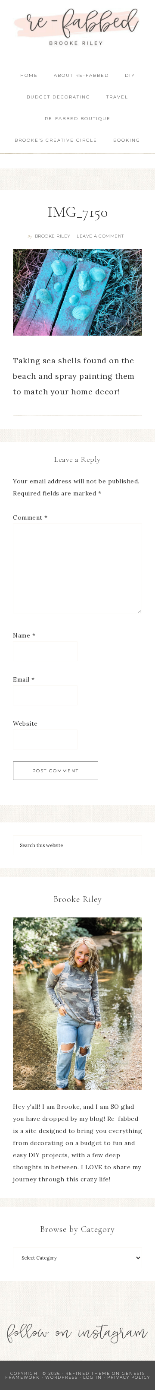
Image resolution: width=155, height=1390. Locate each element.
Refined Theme (87, 1373)
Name (24, 635)
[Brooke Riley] (77, 1003)
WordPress (61, 1377)
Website (25, 723)
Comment (30, 517)
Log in (92, 1377)
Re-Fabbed (77, 27)
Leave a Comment (100, 236)
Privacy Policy (128, 1377)
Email (24, 679)
